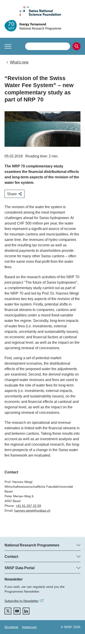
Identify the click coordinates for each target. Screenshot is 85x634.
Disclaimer (11, 627)
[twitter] (8, 611)
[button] (8, 46)
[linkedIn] (26, 611)
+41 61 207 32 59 (28, 506)
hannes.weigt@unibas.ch (32, 510)
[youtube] (17, 611)
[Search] (76, 46)
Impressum (29, 627)
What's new (19, 62)
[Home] (42, 25)
